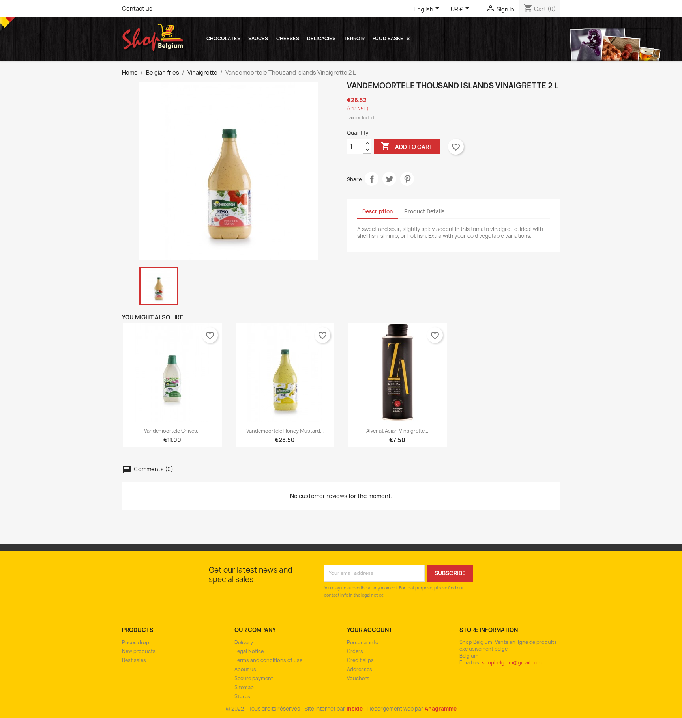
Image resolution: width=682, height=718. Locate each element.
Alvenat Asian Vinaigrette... (397, 430)
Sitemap (244, 687)
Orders (355, 651)
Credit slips (360, 660)
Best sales (134, 660)
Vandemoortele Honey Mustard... (285, 430)
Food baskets (391, 38)
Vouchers (358, 678)
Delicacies (321, 38)
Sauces (258, 38)
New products (139, 651)
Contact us (137, 8)
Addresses (359, 669)
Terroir (354, 38)
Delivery (243, 642)
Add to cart (407, 146)
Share (371, 179)
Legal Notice (249, 651)
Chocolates (223, 38)
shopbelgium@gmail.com (512, 662)
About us (245, 669)
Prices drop (135, 642)
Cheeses (287, 38)
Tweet (389, 179)
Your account (369, 630)
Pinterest (407, 179)
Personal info (362, 642)
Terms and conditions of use (268, 660)
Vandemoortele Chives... (172, 430)
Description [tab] (377, 211)
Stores (242, 696)
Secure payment (253, 678)
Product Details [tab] (424, 211)
